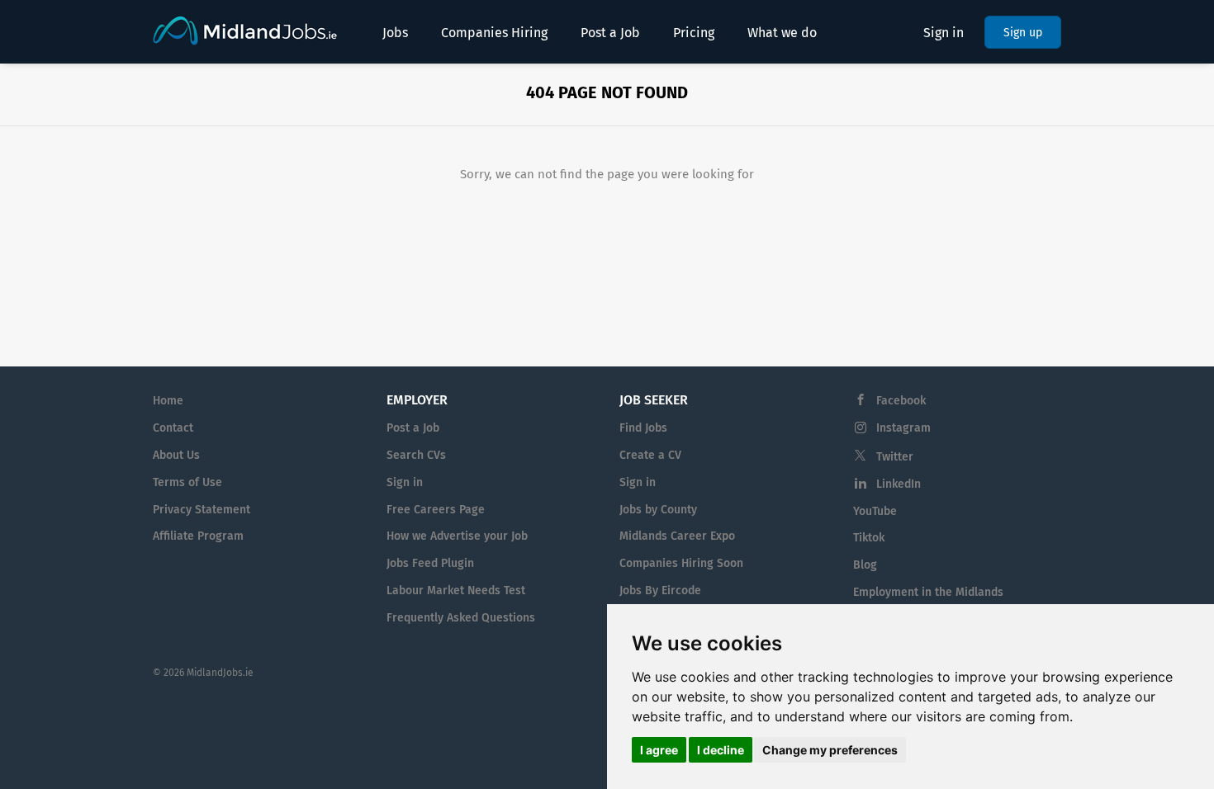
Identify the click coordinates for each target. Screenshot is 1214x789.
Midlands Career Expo (677, 536)
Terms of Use (187, 482)
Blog (865, 565)
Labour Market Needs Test (455, 590)
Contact (173, 428)
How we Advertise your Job (457, 536)
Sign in (943, 32)
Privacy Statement (201, 510)
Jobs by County (658, 510)
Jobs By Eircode (660, 590)
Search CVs (416, 455)
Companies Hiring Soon (681, 563)
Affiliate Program (198, 536)
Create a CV (650, 455)
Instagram (903, 428)
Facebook (901, 401)
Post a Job (412, 428)
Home (168, 401)
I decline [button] (720, 750)
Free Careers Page (435, 510)
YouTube (875, 511)
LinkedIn (898, 484)
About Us (176, 455)
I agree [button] (659, 750)
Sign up (1022, 33)
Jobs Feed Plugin (430, 563)
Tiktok (868, 538)
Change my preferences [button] (830, 750)
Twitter (894, 457)
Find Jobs (643, 428)
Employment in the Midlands (928, 592)
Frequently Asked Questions (460, 618)
